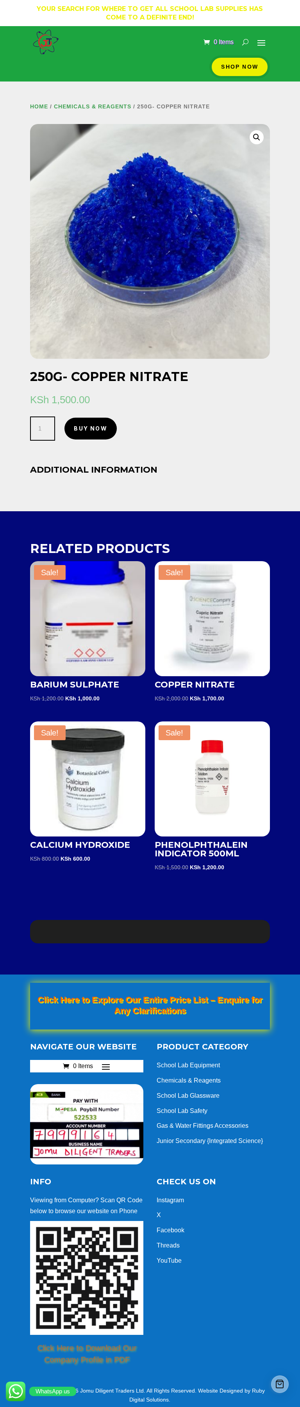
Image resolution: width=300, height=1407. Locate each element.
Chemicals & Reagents (92, 106)
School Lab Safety (182, 1111)
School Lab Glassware (188, 1095)
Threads (168, 1245)
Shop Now (239, 67)
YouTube (169, 1260)
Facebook (170, 1230)
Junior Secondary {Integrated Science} (210, 1141)
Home (39, 106)
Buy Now (90, 428)
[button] (257, 137)
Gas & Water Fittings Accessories (202, 1125)
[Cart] (280, 1384)
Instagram (170, 1200)
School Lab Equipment (188, 1065)
